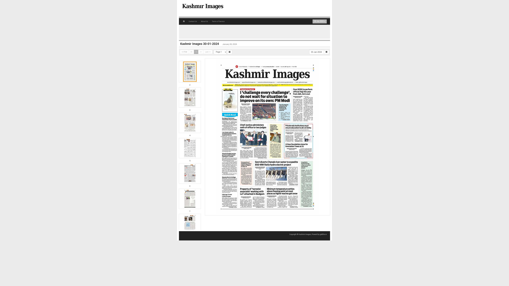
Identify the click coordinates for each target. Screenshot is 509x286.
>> (201, 52)
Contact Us (193, 21)
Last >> (208, 52)
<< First (184, 52)
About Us (204, 21)
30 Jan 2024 (319, 21)
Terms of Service (218, 21)
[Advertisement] (279, 8)
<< (191, 52)
